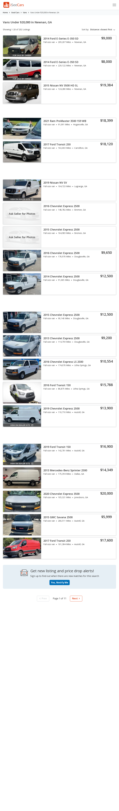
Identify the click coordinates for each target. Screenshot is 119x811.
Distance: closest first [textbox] (101, 29)
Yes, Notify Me (59, 582)
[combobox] (103, 29)
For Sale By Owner (22, 55)
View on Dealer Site (20, 199)
